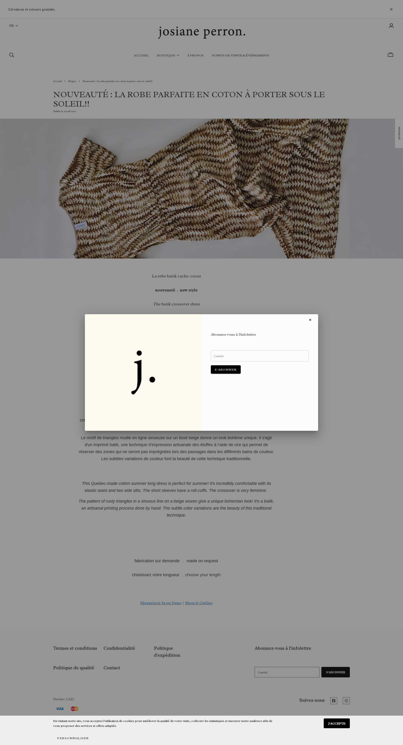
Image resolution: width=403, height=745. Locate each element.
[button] (73, 738)
